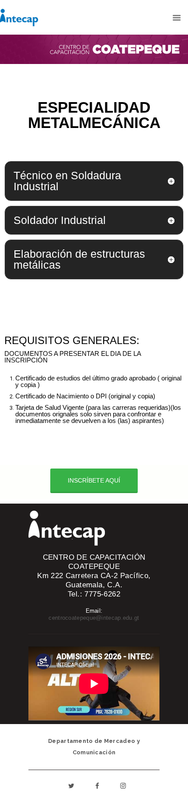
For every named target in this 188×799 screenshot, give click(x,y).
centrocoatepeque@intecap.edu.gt (94, 617)
